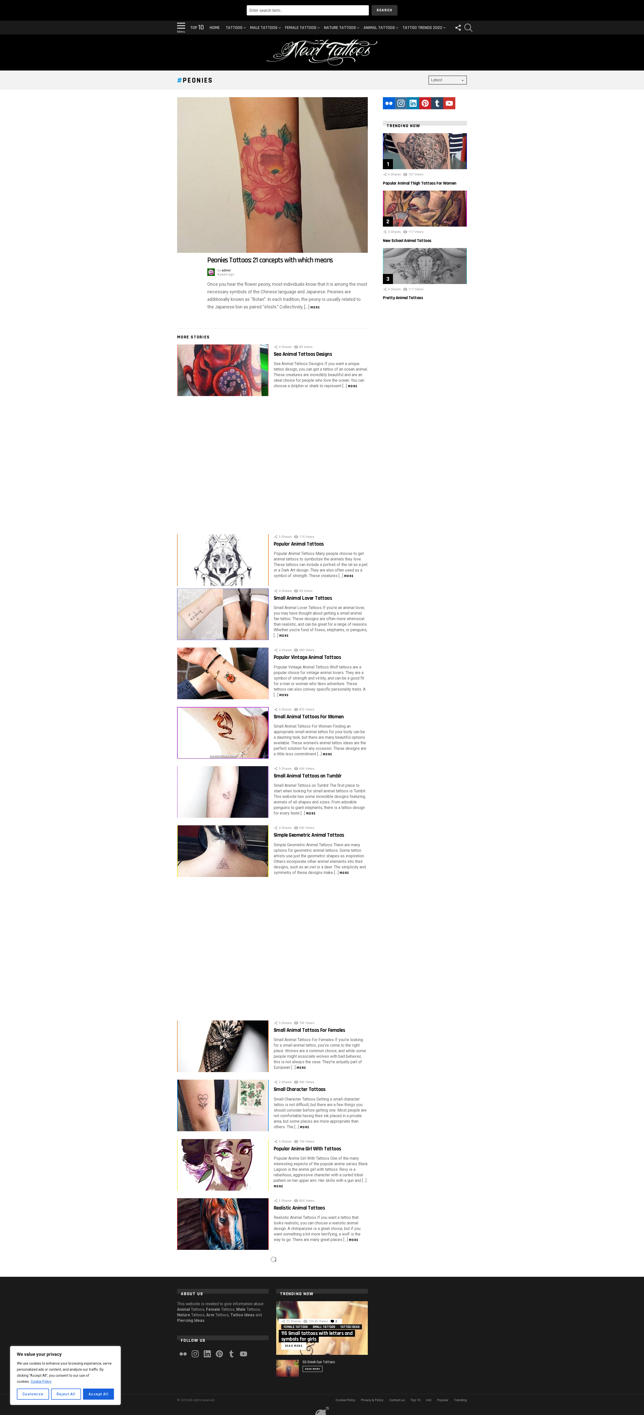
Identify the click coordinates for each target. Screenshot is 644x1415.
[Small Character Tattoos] (223, 1105)
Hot (428, 1400)
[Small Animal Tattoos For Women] (223, 733)
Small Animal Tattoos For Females (309, 1030)
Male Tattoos (263, 27)
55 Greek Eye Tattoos (319, 1362)
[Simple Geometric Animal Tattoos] (223, 851)
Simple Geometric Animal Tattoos (309, 835)
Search (384, 10)
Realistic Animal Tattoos (299, 1208)
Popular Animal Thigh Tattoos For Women (419, 183)
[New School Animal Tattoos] (425, 209)
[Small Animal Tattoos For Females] (223, 1046)
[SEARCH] (468, 27)
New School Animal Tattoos (407, 240)
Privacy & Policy (372, 1400)
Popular (442, 1400)
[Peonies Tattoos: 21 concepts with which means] (272, 175)
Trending (460, 1400)
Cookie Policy (41, 1381)
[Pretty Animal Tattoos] (425, 266)
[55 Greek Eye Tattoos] (287, 1368)
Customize (33, 1394)
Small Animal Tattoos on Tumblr (308, 775)
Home (215, 27)
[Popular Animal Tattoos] (223, 560)
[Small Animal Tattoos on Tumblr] (223, 792)
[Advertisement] (272, 463)
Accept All (98, 1394)
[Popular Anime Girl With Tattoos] (223, 1165)
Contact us (397, 1400)
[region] (65, 1375)
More (315, 307)
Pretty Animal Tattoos (403, 298)
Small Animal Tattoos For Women (309, 716)
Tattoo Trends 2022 (422, 27)
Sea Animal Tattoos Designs (303, 354)
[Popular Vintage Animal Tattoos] (223, 673)
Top (197, 27)
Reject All (66, 1394)
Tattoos (234, 27)
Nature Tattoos (340, 27)
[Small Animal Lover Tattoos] (223, 614)
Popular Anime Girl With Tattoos (307, 1148)
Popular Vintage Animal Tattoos (307, 657)
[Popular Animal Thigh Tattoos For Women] (425, 151)
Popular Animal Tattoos (299, 544)
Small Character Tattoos (300, 1089)
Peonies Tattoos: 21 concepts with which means (270, 260)
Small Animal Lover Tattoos (303, 598)
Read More (312, 1368)
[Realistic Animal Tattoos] (223, 1224)
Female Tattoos (300, 27)
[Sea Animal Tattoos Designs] (223, 370)
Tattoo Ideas (349, 1327)
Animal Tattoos (379, 27)
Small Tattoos (324, 1327)
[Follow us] (458, 27)
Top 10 (415, 1400)
